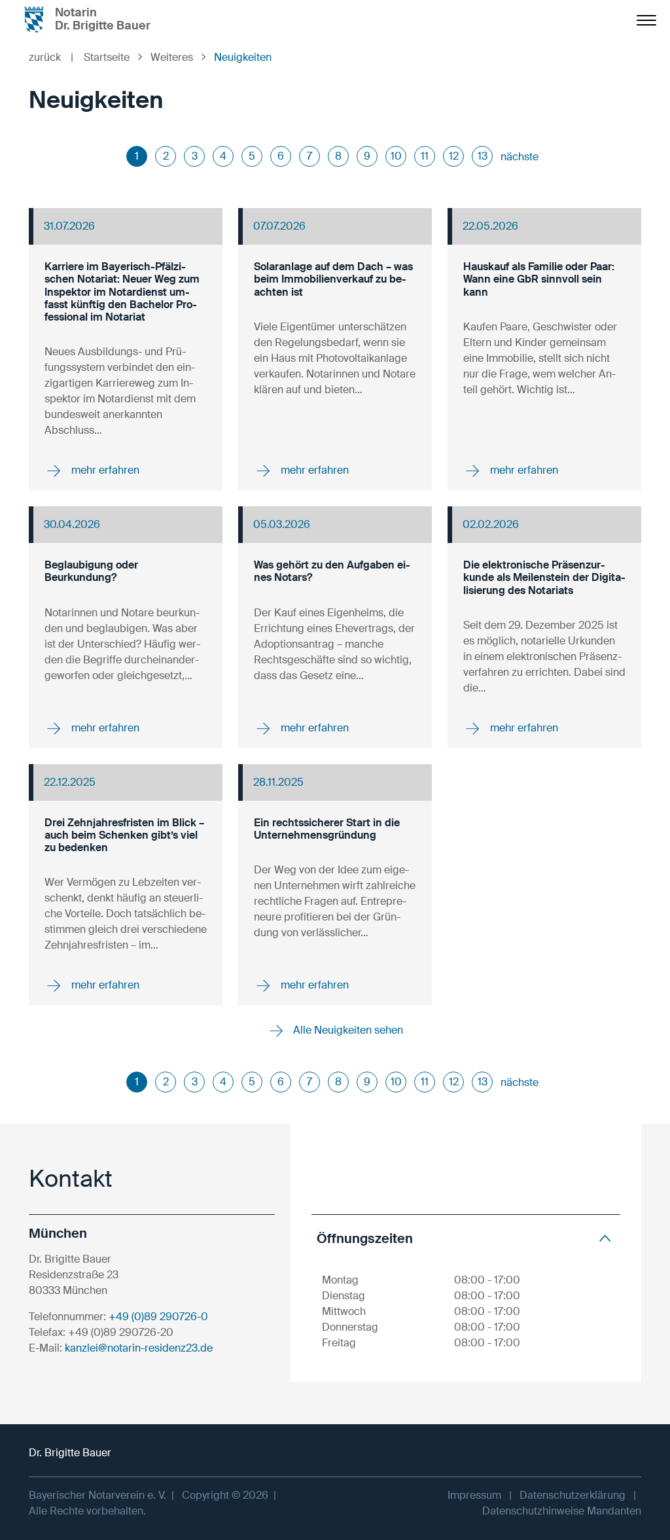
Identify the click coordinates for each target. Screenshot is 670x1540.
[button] (465, 1238)
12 (454, 156)
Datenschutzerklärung (573, 1495)
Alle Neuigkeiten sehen (347, 1030)
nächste (519, 157)
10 (396, 156)
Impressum (474, 1495)
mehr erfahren (104, 470)
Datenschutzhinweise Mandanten (561, 1511)
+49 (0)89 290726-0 (158, 1316)
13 (482, 156)
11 (425, 156)
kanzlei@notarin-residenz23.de (139, 1348)
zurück (51, 57)
